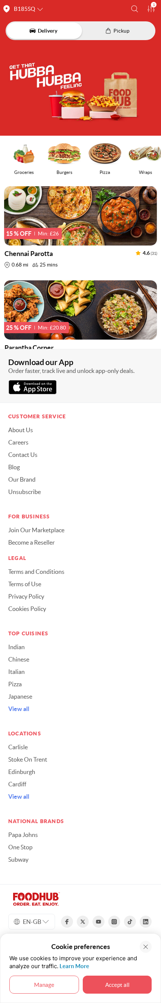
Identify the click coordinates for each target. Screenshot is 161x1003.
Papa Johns (23, 834)
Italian (16, 671)
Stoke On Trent (27, 759)
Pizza (15, 684)
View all (18, 708)
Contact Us (22, 454)
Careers (18, 442)
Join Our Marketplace (36, 530)
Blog (14, 467)
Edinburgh (21, 771)
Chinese (18, 659)
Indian (16, 647)
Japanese (20, 696)
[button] (134, 8)
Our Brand (22, 479)
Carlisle (18, 747)
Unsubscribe (24, 491)
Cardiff (17, 784)
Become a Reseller (31, 542)
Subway (18, 859)
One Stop (20, 847)
